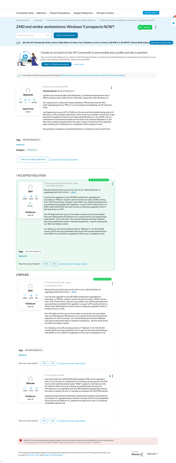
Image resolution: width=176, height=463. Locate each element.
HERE (73, 192)
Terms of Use (34, 455)
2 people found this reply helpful (71, 421)
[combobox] (33, 35)
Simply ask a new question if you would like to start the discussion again (93, 75)
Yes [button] (46, 264)
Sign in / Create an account (56, 64)
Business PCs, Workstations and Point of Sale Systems (71, 20)
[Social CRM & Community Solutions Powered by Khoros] (137, 454)
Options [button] (157, 27)
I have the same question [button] (32, 159)
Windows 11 (32, 150)
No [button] (54, 264)
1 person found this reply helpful (73, 264)
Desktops (38, 20)
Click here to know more (161, 43)
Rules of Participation (53, 455)
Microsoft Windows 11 (31, 140)
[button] (111, 87)
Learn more (79, 64)
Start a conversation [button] (66, 35)
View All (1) (20, 145)
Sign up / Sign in (151, 13)
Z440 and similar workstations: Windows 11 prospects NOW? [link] (127, 20)
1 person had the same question (64, 160)
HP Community (22, 20)
